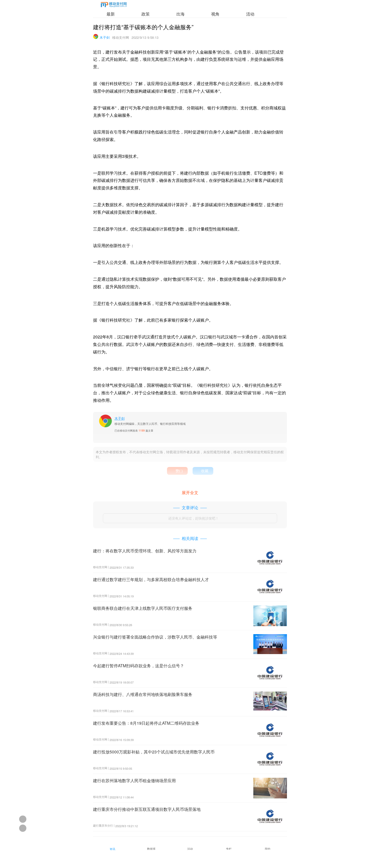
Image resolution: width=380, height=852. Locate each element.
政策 (145, 14)
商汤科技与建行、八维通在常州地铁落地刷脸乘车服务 (142, 694)
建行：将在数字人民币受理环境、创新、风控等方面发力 (144, 551)
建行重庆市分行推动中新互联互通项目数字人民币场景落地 (147, 809)
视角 (215, 14)
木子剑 (105, 37)
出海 (180, 14)
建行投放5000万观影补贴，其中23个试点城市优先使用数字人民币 (154, 752)
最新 (111, 14)
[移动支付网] (114, 6)
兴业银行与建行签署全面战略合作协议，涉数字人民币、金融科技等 (155, 637)
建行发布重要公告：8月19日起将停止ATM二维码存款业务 (146, 723)
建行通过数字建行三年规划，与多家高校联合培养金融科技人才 (151, 579)
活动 (250, 14)
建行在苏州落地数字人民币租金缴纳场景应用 (134, 780)
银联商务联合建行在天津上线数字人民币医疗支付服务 (142, 608)
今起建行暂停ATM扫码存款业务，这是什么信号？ (138, 666)
